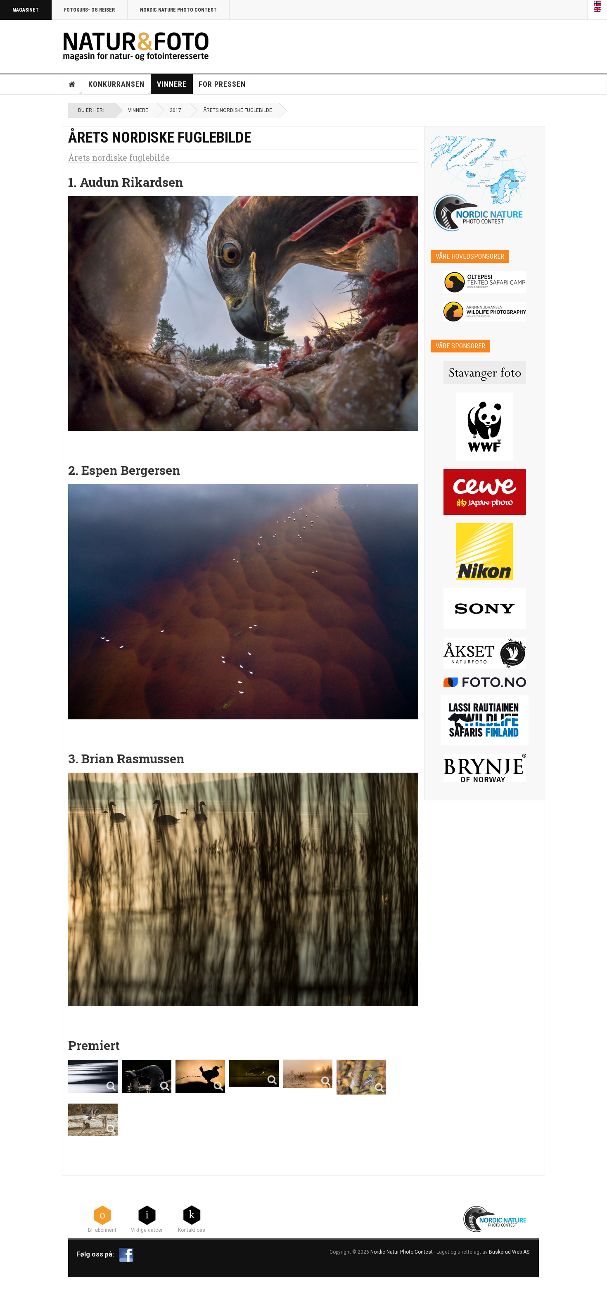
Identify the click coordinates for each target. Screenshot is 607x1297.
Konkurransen (116, 84)
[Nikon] (485, 551)
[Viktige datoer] (147, 1214)
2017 (175, 110)
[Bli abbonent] (102, 1214)
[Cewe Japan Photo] (485, 492)
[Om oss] (191, 1214)
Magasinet (25, 10)
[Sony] (485, 608)
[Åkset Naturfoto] (485, 653)
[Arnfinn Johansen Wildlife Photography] (485, 311)
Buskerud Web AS (509, 1252)
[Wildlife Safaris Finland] (485, 720)
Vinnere (172, 84)
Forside (72, 84)
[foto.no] (485, 682)
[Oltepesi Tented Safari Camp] (485, 282)
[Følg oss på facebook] (126, 1255)
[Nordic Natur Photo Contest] (136, 45)
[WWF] (485, 427)
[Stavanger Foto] (485, 372)
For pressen (222, 84)
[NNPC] (496, 1218)
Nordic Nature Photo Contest (178, 10)
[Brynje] (485, 768)
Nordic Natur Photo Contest (401, 1252)
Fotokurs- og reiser (89, 10)
